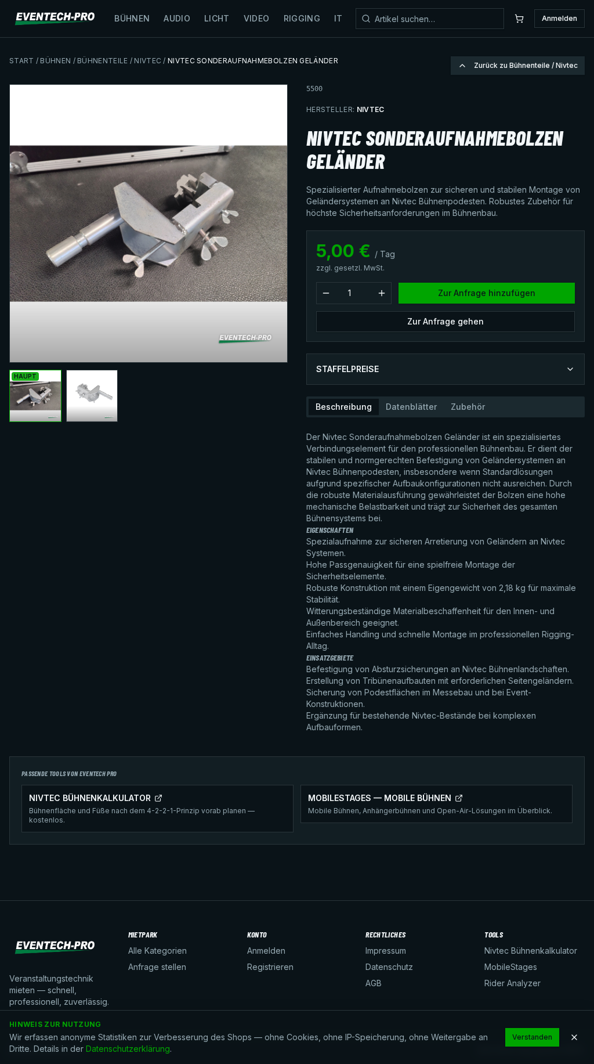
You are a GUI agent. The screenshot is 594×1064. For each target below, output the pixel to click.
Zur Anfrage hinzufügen (486, 293)
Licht (217, 18)
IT (338, 18)
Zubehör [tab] (468, 407)
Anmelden (559, 18)
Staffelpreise (347, 369)
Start (21, 60)
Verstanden (532, 1037)
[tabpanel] (445, 577)
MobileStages (510, 967)
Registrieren (270, 967)
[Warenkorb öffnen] (519, 18)
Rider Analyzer (512, 983)
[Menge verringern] (326, 293)
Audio (177, 18)
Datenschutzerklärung (128, 1049)
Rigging (302, 18)
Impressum (385, 950)
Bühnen (132, 18)
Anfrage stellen (157, 967)
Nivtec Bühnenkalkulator (530, 950)
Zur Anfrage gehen (445, 321)
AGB (373, 983)
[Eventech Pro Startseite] (55, 18)
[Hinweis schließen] (574, 1037)
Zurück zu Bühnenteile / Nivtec (526, 65)
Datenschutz (389, 967)
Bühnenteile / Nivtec (119, 60)
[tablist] (445, 406)
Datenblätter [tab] (411, 407)
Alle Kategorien (157, 950)
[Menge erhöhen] (381, 293)
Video (257, 18)
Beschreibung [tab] (344, 407)
